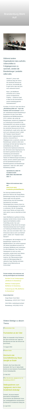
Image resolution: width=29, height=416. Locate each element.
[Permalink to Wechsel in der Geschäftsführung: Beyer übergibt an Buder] (7, 350)
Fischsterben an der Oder (12, 333)
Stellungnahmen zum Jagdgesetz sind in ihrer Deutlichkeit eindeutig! (12, 387)
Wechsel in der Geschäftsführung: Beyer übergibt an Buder (12, 357)
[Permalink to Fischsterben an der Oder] (9, 328)
